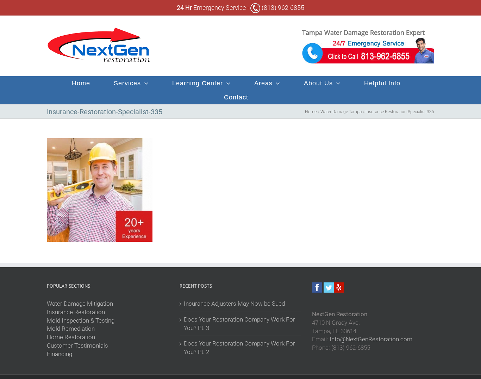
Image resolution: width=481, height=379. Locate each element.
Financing (59, 353)
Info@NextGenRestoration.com (371, 339)
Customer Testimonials (77, 345)
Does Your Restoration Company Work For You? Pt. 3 (239, 323)
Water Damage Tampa (341, 111)
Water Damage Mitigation (80, 303)
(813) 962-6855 (282, 7)
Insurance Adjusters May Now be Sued (234, 303)
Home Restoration (71, 337)
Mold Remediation (71, 328)
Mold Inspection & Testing (80, 320)
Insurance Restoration (76, 312)
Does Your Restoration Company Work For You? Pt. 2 (239, 347)
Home (311, 111)
